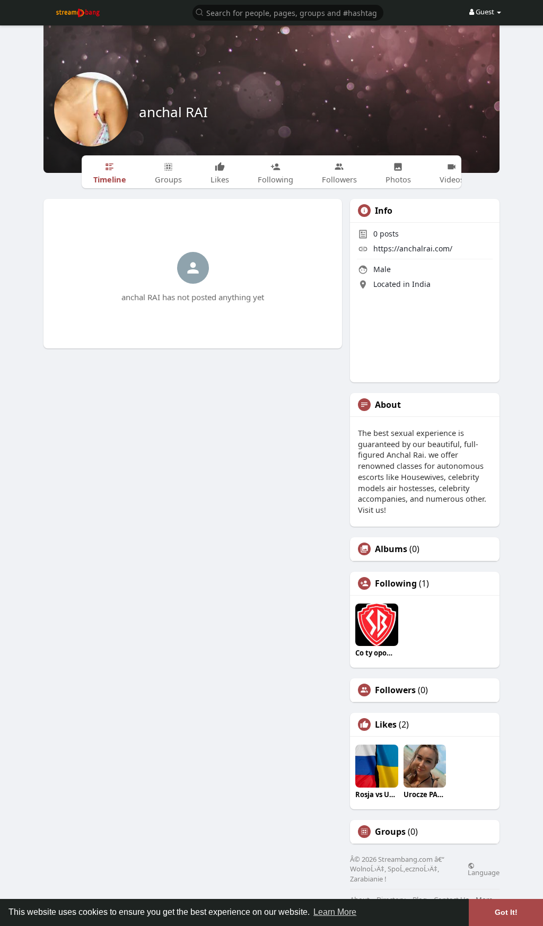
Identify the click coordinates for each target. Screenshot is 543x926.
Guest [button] (485, 11)
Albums (391, 549)
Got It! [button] (506, 912)
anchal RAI (173, 111)
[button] (288, 12)
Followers (395, 690)
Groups (390, 831)
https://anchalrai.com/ (412, 248)
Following (396, 583)
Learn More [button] (334, 911)
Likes (386, 724)
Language (484, 872)
